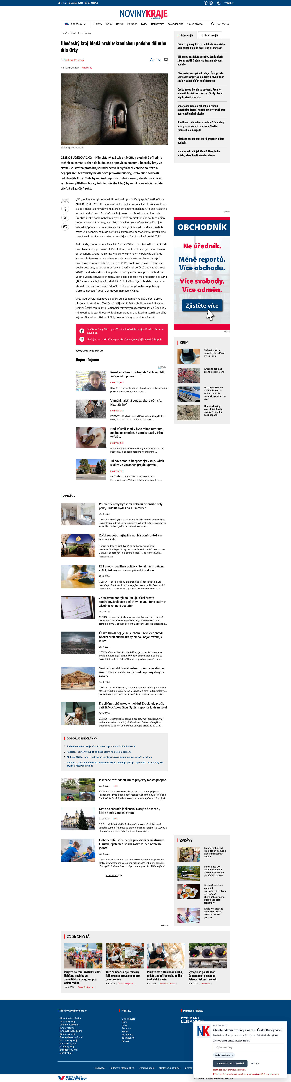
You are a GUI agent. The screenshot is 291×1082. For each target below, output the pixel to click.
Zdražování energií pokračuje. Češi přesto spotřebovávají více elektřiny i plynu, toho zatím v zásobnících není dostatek (132, 601)
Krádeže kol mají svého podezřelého (214, 370)
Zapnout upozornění (230, 1063)
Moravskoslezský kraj (71, 1037)
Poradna (132, 23)
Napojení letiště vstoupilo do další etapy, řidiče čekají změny (99, 751)
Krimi (109, 23)
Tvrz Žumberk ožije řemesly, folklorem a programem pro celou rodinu (123, 975)
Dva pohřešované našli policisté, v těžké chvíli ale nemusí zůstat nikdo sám (215, 393)
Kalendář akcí (175, 23)
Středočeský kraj (69, 1049)
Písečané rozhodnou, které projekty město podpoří (132, 780)
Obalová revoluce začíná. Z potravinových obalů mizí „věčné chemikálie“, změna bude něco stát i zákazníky (215, 894)
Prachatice (205, 984)
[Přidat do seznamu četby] (166, 59)
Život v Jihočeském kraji (129, 329)
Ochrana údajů (146, 1067)
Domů (64, 32)
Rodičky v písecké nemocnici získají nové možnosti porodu (213, 913)
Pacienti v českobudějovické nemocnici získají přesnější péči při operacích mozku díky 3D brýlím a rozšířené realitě (115, 764)
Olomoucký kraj (68, 1040)
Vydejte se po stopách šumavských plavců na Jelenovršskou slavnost (202, 975)
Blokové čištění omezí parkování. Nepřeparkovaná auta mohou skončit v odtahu (109, 757)
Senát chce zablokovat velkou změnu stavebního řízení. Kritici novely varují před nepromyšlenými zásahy (131, 672)
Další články (112, 875)
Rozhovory (157, 23)
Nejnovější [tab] (186, 35)
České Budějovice (85, 987)
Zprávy (98, 23)
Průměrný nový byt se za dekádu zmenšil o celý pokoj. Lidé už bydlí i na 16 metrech (201, 46)
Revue (120, 23)
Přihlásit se (228, 3)
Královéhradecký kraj (71, 1030)
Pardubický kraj (68, 1043)
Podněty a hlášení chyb (122, 1067)
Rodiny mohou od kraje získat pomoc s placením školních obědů (101, 746)
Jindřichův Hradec (167, 984)
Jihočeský (76, 23)
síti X (107, 339)
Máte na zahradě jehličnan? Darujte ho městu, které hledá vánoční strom (198, 153)
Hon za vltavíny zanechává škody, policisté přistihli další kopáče (213, 410)
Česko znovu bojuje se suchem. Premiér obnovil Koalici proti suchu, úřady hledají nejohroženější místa (131, 637)
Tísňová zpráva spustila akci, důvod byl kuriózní (214, 353)
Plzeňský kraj (67, 1046)
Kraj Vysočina (67, 1027)
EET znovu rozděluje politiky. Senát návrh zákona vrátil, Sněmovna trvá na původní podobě (200, 60)
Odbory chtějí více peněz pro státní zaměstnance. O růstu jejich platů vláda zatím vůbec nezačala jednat (132, 844)
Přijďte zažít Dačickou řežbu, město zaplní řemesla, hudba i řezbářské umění (165, 975)
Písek (115, 786)
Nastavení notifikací (169, 1067)
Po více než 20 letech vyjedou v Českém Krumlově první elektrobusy (214, 871)
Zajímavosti (128, 1037)
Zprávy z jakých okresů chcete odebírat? (231, 1040)
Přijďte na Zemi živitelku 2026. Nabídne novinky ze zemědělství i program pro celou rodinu (83, 977)
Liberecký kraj (67, 1033)
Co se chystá (195, 23)
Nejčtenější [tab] (210, 35)
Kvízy (144, 23)
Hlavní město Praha (70, 1018)
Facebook (205, 3)
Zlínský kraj (66, 1052)
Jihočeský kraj (67, 1021)
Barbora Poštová (74, 60)
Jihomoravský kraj (69, 1024)
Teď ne (255, 1063)
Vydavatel (99, 1067)
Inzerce (188, 1067)
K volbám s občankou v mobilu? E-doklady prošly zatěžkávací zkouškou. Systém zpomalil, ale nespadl (200, 126)
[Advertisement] (114, 902)
